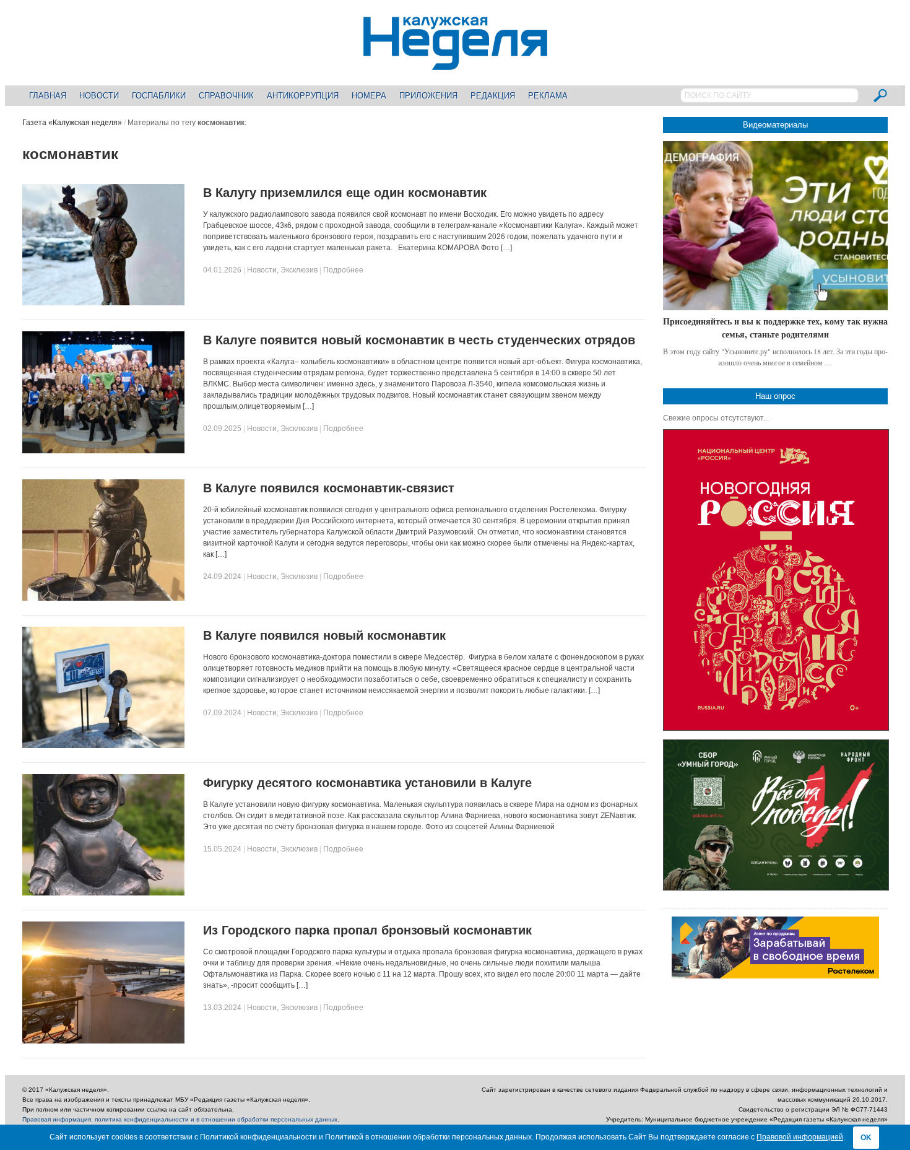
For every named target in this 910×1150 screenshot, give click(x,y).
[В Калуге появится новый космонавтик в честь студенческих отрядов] (103, 450)
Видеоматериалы (775, 124)
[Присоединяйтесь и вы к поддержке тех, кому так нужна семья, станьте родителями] (775, 225)
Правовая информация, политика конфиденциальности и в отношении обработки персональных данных (179, 1119)
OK (866, 1137)
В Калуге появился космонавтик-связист (328, 488)
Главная (47, 95)
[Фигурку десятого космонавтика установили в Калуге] (103, 893)
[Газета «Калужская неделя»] (455, 63)
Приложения (428, 95)
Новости (99, 95)
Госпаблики (159, 95)
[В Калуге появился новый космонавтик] (103, 745)
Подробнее (343, 270)
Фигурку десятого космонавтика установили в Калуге (367, 783)
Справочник (226, 95)
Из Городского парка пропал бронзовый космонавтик (367, 930)
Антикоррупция (303, 95)
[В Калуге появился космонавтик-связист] (103, 598)
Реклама (548, 95)
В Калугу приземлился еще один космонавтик (345, 192)
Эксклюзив (299, 270)
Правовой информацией (799, 1137)
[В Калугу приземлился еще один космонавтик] (103, 302)
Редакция (492, 95)
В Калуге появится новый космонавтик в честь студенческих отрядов (419, 340)
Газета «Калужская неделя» (72, 122)
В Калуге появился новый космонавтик (324, 635)
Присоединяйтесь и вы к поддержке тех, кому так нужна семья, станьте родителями (775, 328)
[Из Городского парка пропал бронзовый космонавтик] (103, 1041)
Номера (369, 95)
